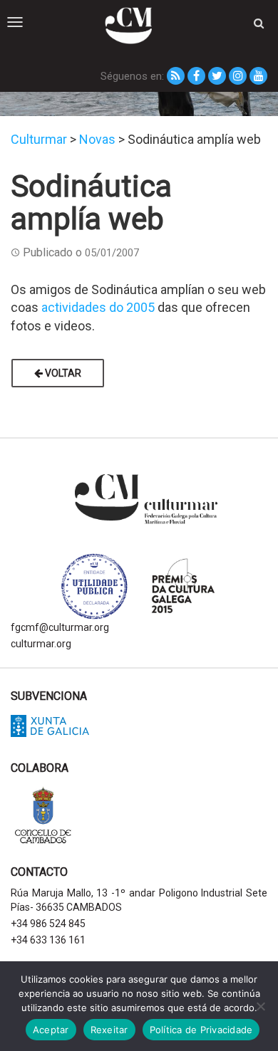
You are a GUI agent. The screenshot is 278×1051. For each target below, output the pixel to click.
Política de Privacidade (201, 1029)
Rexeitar (109, 1029)
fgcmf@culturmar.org (60, 627)
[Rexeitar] (260, 1006)
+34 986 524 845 (48, 923)
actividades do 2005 (98, 307)
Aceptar (51, 1029)
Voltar (62, 373)
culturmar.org (41, 643)
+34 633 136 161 (48, 940)
